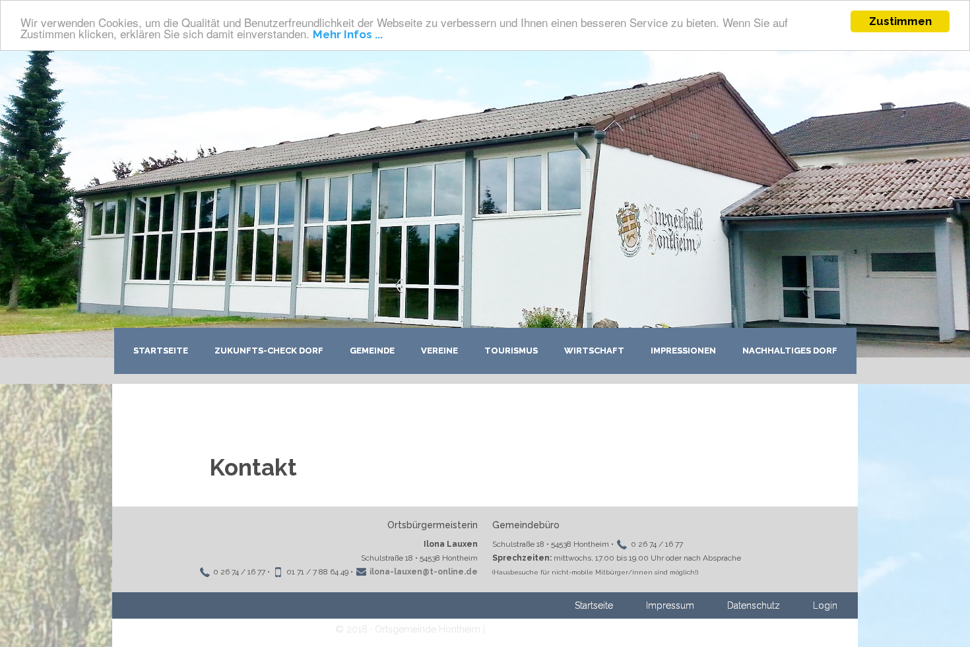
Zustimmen (900, 21)
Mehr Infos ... (348, 34)
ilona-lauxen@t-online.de (424, 571)
